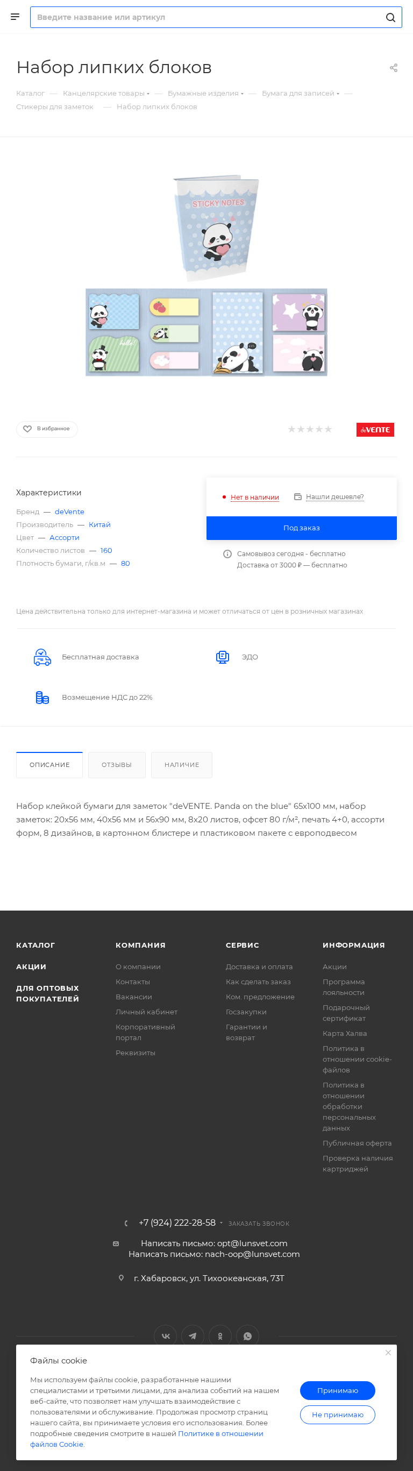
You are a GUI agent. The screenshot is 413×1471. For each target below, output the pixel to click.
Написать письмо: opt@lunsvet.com (214, 1243)
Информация (354, 945)
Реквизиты (135, 1052)
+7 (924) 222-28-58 (177, 1223)
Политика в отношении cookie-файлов (357, 1059)
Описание (49, 765)
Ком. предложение (260, 996)
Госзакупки (246, 1011)
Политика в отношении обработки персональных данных (349, 1106)
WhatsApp (247, 1336)
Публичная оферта (357, 1143)
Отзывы (117, 765)
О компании (138, 966)
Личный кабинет (146, 1011)
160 (106, 550)
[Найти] (389, 17)
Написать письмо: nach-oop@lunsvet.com (214, 1254)
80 (125, 563)
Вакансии (134, 996)
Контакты (133, 981)
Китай (100, 524)
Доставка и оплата (259, 966)
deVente (69, 511)
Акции (31, 966)
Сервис (242, 945)
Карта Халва (345, 1033)
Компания (141, 945)
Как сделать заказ (258, 981)
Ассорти (64, 537)
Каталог (35, 945)
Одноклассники (220, 1336)
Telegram (192, 1336)
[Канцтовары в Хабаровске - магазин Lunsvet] (206, 276)
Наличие (182, 765)
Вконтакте (165, 1336)
